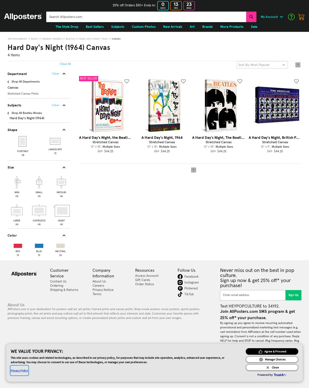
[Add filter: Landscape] (55, 141)
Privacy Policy (19, 370)
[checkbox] (17, 186)
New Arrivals (172, 26)
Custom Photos (144, 26)
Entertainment (17, 39)
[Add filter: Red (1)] (18, 245)
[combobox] (146, 17)
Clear (55, 105)
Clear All (65, 64)
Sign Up (293, 295)
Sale (254, 26)
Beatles (70, 39)
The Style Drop (66, 26)
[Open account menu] (281, 17)
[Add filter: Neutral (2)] (60, 245)
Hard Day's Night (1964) (93, 39)
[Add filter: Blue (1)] (39, 245)
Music (34, 39)
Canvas (116, 39)
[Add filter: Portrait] (22, 141)
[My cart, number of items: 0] (301, 16)
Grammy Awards (52, 39)
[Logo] (23, 17)
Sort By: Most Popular (254, 65)
